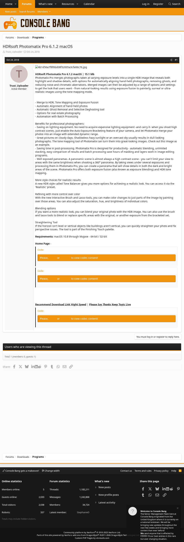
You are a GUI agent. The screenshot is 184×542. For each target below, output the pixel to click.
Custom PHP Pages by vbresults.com (92, 538)
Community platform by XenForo (92, 532)
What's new (45, 4)
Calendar (89, 4)
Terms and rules (143, 470)
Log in (53, 257)
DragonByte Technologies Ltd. (125, 535)
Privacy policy (161, 470)
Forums (26, 4)
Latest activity (106, 502)
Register (65, 257)
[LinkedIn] (33, 367)
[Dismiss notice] (177, 508)
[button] (15, 4)
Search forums (27, 11)
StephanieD (83, 512)
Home (8, 4)
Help (173, 470)
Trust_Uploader (14, 51)
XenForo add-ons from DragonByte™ (81, 535)
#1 (176, 59)
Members (43, 11)
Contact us (126, 470)
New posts (10, 11)
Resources (68, 4)
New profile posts (108, 494)
